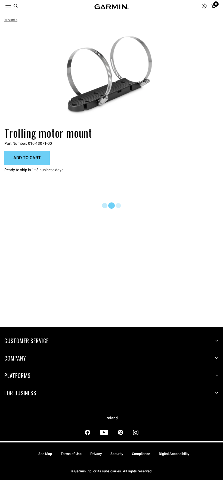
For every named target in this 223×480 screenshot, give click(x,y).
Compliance (141, 454)
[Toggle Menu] (3, 5)
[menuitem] (16, 7)
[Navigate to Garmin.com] (111, 7)
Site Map (45, 454)
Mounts (10, 20)
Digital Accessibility (174, 454)
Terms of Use (71, 454)
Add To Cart (27, 157)
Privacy (96, 454)
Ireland (112, 418)
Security (116, 454)
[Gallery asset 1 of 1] (109, 75)
